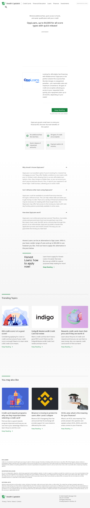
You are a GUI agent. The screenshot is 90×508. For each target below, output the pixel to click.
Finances (56, 3)
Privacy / (4, 501)
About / (14, 501)
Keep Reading (59, 110)
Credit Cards (27, 3)
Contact (19, 501)
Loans (49, 3)
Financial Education (39, 3)
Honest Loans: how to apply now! (31, 261)
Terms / (9, 501)
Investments (65, 3)
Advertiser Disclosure (82, 3)
